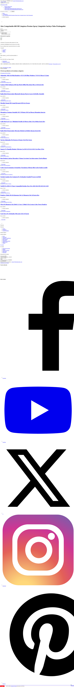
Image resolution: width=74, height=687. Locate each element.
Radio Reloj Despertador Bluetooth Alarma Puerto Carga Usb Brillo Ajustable (22, 94)
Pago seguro (5, 240)
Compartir (4, 49)
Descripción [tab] (5, 61)
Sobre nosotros (5, 239)
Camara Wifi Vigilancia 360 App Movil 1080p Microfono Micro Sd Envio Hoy (22, 84)
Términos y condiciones (7, 238)
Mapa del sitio (5, 242)
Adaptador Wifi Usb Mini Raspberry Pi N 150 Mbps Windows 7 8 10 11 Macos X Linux (24, 75)
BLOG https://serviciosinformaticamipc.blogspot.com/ (14, 9)
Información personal (6, 248)
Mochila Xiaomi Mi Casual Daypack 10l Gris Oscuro (15, 103)
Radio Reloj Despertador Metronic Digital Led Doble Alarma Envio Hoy (20, 130)
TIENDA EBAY (8, 7)
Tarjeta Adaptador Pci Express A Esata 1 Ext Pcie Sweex (16, 140)
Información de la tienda (4, 262)
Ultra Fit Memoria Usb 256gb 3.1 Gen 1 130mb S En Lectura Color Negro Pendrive (23, 204)
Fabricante (50, 63)
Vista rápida (2, 81)
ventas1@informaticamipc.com (18, 0)
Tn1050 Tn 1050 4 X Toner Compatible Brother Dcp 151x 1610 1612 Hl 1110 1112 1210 (24, 186)
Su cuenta (2, 244)
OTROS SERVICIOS (7, 6)
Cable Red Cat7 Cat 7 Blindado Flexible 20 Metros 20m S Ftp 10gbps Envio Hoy (22, 121)
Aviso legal (4, 237)
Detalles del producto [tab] (6, 62)
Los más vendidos (6, 230)
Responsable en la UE (57, 63)
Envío (4, 236)
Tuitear (4, 50)
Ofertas (4, 228)
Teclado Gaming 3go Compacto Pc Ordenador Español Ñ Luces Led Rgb (20, 177)
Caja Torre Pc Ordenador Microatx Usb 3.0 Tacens (14, 213)
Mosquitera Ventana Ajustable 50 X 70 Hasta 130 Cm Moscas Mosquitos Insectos (22, 112)
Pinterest (4, 51)
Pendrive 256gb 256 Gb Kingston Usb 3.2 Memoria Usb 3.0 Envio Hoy (19, 195)
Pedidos (4, 249)
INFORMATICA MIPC (7, 67)
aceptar (2, 686)
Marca (1, 67)
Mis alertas (4, 252)
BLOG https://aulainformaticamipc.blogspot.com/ (13, 8)
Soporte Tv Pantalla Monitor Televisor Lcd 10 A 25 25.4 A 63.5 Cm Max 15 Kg (22, 149)
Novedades (4, 229)
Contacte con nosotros (6, 241)
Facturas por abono (6, 250)
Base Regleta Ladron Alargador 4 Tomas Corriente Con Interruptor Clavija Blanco (23, 158)
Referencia (2, 68)
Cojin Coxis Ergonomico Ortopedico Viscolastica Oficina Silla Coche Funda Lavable (23, 167)
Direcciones (5, 251)
